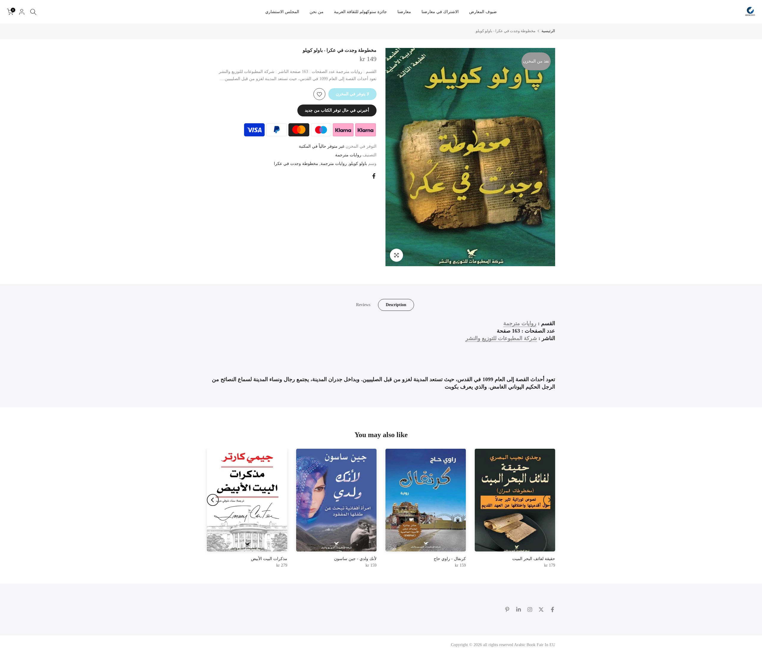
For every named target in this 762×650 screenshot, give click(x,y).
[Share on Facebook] (374, 176)
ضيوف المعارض (483, 12)
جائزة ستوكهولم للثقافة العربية (360, 12)
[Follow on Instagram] (530, 609)
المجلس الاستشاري (282, 12)
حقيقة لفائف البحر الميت (533, 559)
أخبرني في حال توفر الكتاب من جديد (337, 110)
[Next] (213, 500)
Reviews (363, 304)
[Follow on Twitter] (541, 609)
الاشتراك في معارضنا (440, 12)
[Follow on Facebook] (552, 609)
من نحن (317, 12)
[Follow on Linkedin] (518, 609)
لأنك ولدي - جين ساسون (355, 559)
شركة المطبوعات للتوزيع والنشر (501, 338)
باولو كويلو (358, 163)
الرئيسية (548, 31)
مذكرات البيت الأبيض (269, 559)
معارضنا (404, 12)
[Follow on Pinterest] (507, 609)
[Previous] (549, 500)
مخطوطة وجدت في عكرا (296, 163)
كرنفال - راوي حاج (450, 559)
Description (396, 304)
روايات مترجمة (348, 155)
